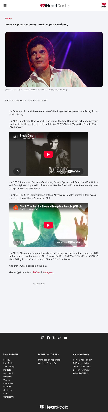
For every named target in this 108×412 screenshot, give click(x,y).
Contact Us (8, 397)
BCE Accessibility (81, 363)
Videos (6, 380)
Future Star (8, 383)
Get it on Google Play (48, 363)
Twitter (36, 272)
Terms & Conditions (82, 366)
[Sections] (5, 5)
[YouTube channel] (65, 337)
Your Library (8, 366)
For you (6, 360)
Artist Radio (8, 373)
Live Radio (8, 363)
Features (7, 386)
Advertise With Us (81, 373)
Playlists (7, 370)
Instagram (48, 272)
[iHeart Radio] (104, 5)
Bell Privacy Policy (81, 370)
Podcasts (7, 376)
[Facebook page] (48, 337)
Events (6, 393)
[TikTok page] (59, 337)
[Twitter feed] (54, 337)
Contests (7, 390)
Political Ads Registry (82, 360)
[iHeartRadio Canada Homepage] (54, 5)
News (8, 18)
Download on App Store (49, 360)
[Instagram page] (42, 337)
